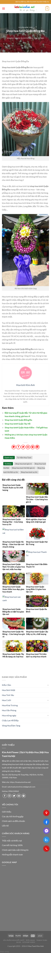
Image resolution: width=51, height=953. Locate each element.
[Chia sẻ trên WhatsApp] (14, 447)
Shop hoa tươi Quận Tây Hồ (17, 423)
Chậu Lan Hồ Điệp (10, 720)
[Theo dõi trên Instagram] (9, 796)
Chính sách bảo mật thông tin (15, 850)
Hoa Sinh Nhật (8, 690)
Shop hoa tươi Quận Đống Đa (18, 420)
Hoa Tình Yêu (8, 695)
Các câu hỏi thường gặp (12, 816)
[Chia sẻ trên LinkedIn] (37, 447)
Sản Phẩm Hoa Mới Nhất (14, 940)
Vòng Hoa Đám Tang (11, 725)
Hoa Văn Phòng (9, 710)
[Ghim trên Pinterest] (32, 447)
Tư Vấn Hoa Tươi (25, 27)
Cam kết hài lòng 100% (12, 845)
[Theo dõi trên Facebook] (5, 796)
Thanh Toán (41, 940)
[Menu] (3, 8)
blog (18, 942)
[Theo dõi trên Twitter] (14, 796)
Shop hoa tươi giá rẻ (23, 464)
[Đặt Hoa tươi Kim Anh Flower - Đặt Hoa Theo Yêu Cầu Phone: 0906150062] (25, 8)
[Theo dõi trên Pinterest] (23, 796)
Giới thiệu (6, 811)
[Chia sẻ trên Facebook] (18, 447)
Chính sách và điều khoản (13, 821)
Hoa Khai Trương (10, 705)
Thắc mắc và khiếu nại (12, 840)
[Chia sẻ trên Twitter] (23, 447)
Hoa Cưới (6, 700)
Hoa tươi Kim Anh (37, 38)
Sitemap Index (28, 942)
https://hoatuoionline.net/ (20, 782)
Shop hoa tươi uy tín (29, 472)
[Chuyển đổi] (48, 685)
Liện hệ (5, 825)
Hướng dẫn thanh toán (12, 854)
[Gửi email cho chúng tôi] (19, 796)
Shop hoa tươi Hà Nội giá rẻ (23, 468)
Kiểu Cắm (6, 685)
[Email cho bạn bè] (28, 447)
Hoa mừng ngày (9, 715)
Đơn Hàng (30, 940)
